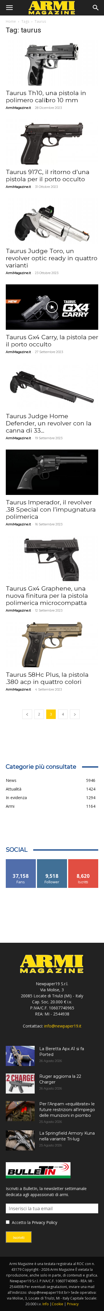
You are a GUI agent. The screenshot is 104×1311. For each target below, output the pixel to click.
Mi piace (21, 861)
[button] (9, 8)
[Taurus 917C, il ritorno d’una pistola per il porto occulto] (52, 142)
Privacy (73, 1304)
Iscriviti (83, 861)
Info (45, 1304)
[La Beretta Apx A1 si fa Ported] (20, 1056)
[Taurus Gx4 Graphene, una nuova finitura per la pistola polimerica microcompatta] (52, 558)
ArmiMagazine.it (18, 108)
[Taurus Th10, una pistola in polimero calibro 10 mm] (52, 63)
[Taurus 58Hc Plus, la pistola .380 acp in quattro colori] (52, 644)
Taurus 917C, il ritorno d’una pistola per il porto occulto (47, 175)
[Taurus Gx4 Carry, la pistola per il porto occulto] (52, 307)
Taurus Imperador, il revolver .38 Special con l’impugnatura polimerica (51, 509)
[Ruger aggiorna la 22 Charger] (20, 1083)
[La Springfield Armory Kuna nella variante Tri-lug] (20, 1140)
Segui (52, 861)
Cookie (57, 1304)
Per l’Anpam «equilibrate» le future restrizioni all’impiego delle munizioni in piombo (67, 1109)
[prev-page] (27, 714)
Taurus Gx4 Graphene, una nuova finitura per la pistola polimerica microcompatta (47, 595)
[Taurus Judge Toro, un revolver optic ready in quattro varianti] (52, 221)
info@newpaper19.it (62, 1026)
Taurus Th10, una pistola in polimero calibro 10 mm (46, 96)
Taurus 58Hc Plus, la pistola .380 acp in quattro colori (47, 678)
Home (11, 21)
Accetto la (21, 1222)
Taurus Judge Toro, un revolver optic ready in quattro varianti (51, 258)
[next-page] (75, 714)
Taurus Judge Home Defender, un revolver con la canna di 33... (48, 423)
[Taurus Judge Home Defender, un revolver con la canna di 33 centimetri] (52, 386)
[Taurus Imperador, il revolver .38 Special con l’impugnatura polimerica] (52, 472)
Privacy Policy (44, 1222)
